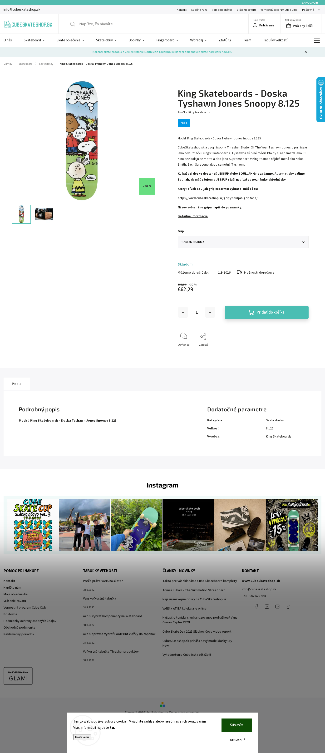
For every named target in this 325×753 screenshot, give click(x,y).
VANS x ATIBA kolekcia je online (184, 608)
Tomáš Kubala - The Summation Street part (193, 590)
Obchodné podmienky (19, 627)
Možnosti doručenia (259, 272)
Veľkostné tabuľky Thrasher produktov (111, 651)
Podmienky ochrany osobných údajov (30, 621)
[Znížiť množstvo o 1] (183, 312)
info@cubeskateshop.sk (259, 589)
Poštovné (308, 10)
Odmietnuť (237, 740)
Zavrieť (300, 353)
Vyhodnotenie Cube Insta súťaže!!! (186, 654)
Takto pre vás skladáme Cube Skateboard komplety (199, 581)
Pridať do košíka (271, 312)
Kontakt (182, 10)
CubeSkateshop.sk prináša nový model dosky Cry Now (197, 643)
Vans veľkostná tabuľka (99, 598)
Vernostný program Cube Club (279, 10)
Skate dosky (275, 420)
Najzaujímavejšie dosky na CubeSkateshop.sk (194, 599)
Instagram (267, 606)
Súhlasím (236, 725)
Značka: (194, 112)
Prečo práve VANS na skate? (103, 581)
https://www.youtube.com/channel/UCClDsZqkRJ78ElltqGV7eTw (277, 606)
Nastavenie (82, 737)
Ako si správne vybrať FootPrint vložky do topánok (119, 634)
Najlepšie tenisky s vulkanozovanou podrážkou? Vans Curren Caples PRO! (199, 620)
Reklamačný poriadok (19, 634)
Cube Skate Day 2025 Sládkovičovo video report (196, 631)
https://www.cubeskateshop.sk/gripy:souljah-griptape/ (218, 198)
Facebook (256, 606)
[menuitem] (11, 40)
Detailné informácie (193, 216)
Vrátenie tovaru (246, 10)
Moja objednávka (222, 10)
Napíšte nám (199, 10)
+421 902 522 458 (254, 596)
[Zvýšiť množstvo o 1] (210, 312)
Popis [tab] (16, 383)
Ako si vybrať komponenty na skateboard (112, 616)
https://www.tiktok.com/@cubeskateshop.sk (288, 606)
